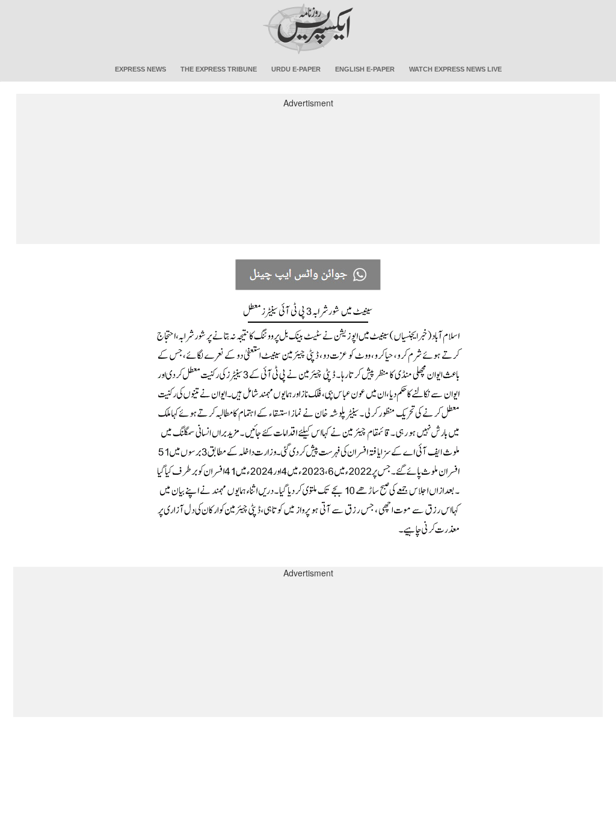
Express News (140, 69)
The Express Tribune (218, 69)
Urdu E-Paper (296, 69)
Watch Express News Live (455, 69)
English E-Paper (365, 69)
